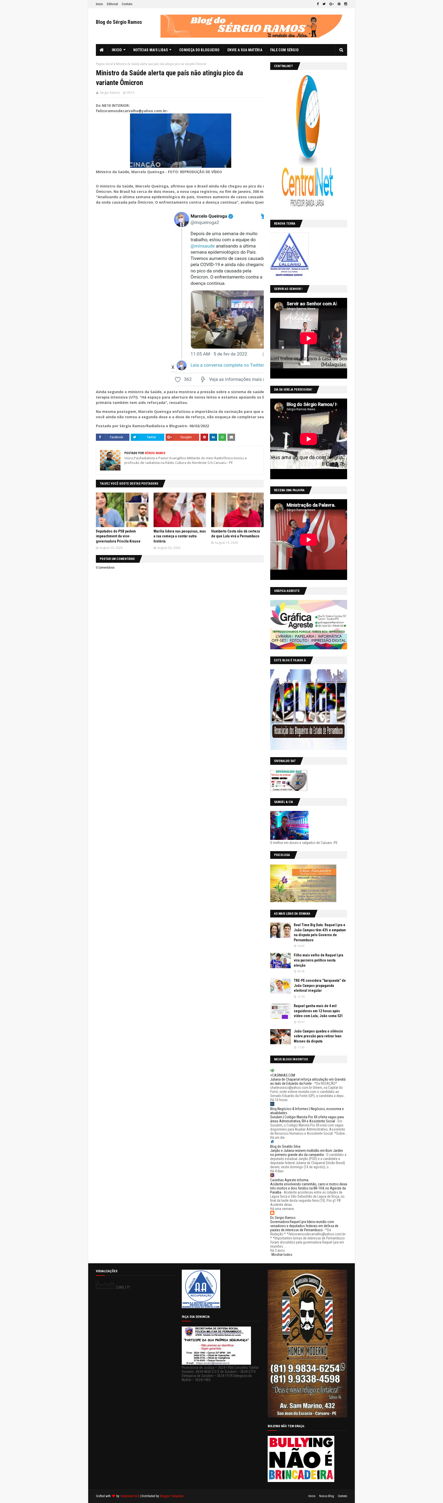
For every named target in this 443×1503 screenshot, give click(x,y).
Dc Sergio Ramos (283, 1218)
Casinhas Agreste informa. (289, 1180)
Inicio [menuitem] (117, 50)
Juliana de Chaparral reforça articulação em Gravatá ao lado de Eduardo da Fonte (308, 1081)
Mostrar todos (281, 1254)
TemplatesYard (129, 1496)
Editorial (112, 4)
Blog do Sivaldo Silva (285, 1146)
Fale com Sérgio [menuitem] (284, 50)
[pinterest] (339, 4)
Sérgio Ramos (110, 92)
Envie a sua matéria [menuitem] (244, 50)
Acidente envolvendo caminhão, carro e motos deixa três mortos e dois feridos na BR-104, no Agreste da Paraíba (308, 1188)
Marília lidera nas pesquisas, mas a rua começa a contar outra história (180, 536)
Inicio (99, 4)
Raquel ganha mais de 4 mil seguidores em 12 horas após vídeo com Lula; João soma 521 (318, 1011)
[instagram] (345, 4)
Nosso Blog (326, 1496)
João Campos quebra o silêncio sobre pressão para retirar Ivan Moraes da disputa (318, 1036)
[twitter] (324, 4)
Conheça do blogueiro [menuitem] (199, 50)
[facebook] (318, 4)
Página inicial (104, 64)
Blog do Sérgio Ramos (119, 22)
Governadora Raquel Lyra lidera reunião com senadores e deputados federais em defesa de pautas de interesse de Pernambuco (304, 1226)
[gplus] (331, 4)
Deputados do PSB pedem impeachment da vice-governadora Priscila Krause (118, 536)
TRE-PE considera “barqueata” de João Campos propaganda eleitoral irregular (320, 985)
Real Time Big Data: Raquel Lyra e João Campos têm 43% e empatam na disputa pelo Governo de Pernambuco (320, 932)
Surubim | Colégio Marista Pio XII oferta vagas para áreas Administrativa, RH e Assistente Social (307, 1119)
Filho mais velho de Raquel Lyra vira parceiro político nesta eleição (318, 960)
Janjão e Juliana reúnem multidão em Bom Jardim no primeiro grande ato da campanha (306, 1153)
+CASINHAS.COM (282, 1075)
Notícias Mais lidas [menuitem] (150, 50)
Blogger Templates (172, 1496)
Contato (127, 4)
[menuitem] (102, 50)
